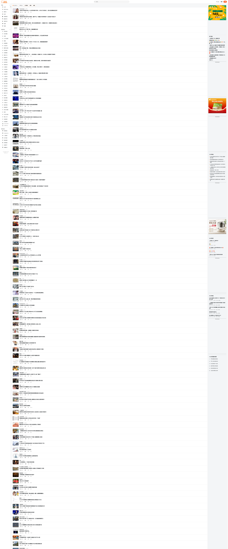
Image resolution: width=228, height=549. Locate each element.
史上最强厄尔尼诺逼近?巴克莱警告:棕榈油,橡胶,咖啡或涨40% (32, 361)
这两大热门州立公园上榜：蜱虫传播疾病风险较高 (29, 299)
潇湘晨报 (20, 379)
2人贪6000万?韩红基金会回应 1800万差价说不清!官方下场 (31, 443)
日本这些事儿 (21, 491)
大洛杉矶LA (21, 153)
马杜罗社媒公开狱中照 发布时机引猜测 (27, 85)
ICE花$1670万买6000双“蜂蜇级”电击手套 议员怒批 (30, 205)
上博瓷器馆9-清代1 (212, 58)
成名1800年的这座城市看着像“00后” (27, 242)
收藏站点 (5, 147)
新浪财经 (20, 322)
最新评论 (5, 18)
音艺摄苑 (5, 59)
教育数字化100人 (22, 448)
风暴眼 (20, 266)
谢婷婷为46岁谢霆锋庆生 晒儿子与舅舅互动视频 (29, 386)
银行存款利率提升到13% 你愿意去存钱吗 (28, 129)
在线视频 (5, 121)
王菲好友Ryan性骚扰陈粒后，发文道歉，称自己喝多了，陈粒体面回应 (34, 67)
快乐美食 (5, 50)
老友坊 (5, 95)
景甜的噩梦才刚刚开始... (24, 531)
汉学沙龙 (5, 88)
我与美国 (5, 97)
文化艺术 (5, 45)
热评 (5, 14)
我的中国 (5, 104)
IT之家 (20, 366)
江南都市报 (21, 504)
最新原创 (5, 16)
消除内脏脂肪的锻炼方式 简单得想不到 (27, 343)
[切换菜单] (11, 7)
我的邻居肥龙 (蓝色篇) (213, 50)
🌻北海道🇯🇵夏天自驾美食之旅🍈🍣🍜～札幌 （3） (217, 42)
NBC (20, 278)
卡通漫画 (5, 71)
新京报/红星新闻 (22, 548)
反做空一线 (21, 510)
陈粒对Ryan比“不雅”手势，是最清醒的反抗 (28, 29)
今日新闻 (26, 5)
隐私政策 (5, 140)
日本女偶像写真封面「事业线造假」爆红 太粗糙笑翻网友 (31, 493)
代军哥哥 (20, 96)
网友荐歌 (5, 90)
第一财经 (20, 165)
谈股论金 (5, 100)
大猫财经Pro (21, 128)
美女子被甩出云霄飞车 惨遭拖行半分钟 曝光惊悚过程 (30, 543)
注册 (225, 1)
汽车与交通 (6, 114)
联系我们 (5, 130)
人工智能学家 (21, 410)
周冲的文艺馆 (21, 529)
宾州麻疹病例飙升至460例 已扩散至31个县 (28, 274)
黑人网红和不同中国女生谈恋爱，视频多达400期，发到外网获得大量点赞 (35, 60)
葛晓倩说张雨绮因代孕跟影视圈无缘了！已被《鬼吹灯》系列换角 (33, 79)
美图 (5, 26)
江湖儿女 (5, 102)
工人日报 (20, 310)
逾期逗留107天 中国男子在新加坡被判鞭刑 (28, 104)
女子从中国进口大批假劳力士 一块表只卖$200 (29, 236)
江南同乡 (5, 67)
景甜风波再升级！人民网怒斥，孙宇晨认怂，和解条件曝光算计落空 (33, 73)
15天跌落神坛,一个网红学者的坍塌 (26, 462)
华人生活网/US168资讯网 (23, 466)
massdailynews (22, 303)
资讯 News (6, 9)
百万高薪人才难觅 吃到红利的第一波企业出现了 (29, 167)
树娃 (20, 385)
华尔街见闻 (21, 360)
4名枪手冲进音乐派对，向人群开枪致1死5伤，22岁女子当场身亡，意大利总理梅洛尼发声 (38, 10)
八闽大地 (5, 76)
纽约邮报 (20, 542)
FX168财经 (21, 121)
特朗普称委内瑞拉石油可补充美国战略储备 (28, 123)
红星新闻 (20, 316)
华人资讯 (20, 178)
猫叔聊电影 (21, 473)
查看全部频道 (6, 123)
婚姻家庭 (5, 81)
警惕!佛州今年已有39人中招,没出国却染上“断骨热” (30, 424)
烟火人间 (5, 116)
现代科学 (5, 86)
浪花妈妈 (20, 397)
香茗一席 (5, 93)
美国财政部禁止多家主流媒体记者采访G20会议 (29, 142)
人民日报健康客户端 (22, 184)
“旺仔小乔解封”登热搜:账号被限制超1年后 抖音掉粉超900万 (32, 506)
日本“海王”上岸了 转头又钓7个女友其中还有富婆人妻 (30, 110)
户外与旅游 (6, 38)
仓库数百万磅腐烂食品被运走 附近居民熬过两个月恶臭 (31, 261)
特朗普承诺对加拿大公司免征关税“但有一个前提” (29, 418)
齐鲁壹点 (20, 335)
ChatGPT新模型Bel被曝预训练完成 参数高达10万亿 (30, 499)
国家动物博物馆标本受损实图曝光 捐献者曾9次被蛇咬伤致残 (32, 336)
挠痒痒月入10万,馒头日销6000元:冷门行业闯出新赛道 (30, 311)
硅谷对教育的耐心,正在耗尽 (25, 449)
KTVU (20, 203)
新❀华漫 (5, 83)
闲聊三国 (5, 64)
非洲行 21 (211, 59)
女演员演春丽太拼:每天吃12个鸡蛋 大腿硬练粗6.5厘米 (30, 437)
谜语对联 (5, 119)
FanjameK (21, 109)
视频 (5, 23)
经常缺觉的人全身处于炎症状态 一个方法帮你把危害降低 (31, 292)
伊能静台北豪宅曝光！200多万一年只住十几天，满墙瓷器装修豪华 (33, 41)
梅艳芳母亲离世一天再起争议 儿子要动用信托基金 (30, 136)
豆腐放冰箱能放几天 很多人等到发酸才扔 (28, 211)
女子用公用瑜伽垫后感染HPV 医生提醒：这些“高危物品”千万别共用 (33, 186)
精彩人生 (5, 55)
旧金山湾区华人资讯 (22, 391)
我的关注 (5, 21)
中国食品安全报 (21, 209)
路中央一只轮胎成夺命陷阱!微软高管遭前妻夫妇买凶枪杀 (31, 393)
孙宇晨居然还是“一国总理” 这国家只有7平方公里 (29, 537)
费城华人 (20, 272)
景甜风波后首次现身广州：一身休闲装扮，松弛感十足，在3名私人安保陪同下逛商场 (37, 54)
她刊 (20, 460)
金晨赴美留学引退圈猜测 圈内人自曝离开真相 (29, 217)
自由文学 (5, 74)
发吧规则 (5, 142)
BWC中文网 (21, 146)
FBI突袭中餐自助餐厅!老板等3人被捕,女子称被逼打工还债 (31, 468)
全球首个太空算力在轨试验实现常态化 (27, 92)
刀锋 (20, 71)
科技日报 (20, 90)
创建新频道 (6, 125)
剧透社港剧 (21, 134)
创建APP (5, 145)
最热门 (5, 11)
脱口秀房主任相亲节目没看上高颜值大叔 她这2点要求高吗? (31, 399)
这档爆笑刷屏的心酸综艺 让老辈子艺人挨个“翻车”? (30, 374)
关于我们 (5, 137)
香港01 (20, 535)
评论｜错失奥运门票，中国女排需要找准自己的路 (29, 48)
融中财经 (20, 284)
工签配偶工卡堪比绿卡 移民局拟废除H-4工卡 (28, 154)
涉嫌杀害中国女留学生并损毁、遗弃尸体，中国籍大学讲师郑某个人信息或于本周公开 (37, 16)
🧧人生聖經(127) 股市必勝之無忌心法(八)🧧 (217, 52)
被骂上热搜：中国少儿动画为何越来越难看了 (28, 192)
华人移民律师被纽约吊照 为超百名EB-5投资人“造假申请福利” (32, 179)
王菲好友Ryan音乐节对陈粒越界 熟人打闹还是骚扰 (30, 98)
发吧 (20, 523)
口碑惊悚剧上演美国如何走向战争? (26, 474)
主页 (5, 7)
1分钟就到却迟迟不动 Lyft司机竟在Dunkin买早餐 (30, 255)
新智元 (20, 353)
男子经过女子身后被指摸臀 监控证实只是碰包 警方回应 (31, 380)
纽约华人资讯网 (21, 517)
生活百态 (5, 69)
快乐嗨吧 (5, 33)
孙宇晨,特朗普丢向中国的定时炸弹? (26, 512)
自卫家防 (5, 78)
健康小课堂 (21, 341)
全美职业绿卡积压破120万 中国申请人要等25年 (29, 230)
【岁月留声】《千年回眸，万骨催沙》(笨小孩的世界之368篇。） (217, 47)
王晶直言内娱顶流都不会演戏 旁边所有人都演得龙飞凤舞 (31, 349)
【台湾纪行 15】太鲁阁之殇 (214, 38)
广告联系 (5, 135)
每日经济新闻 (21, 429)
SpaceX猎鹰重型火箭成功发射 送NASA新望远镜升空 (30, 524)
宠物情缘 (5, 43)
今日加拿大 (21, 215)
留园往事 (5, 107)
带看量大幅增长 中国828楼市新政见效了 (28, 267)
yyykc (20, 34)
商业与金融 (6, 109)
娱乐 (5, 112)
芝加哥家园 (21, 172)
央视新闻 (20, 328)
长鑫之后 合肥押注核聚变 (24, 405)
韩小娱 (20, 347)
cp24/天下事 (21, 416)
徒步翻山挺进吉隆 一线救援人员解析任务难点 (29, 330)
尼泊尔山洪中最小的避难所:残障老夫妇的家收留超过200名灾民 (32, 317)
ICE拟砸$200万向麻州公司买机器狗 (26, 305)
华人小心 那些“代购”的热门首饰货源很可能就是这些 (30, 173)
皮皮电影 (20, 441)
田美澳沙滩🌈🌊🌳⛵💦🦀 (214, 40)
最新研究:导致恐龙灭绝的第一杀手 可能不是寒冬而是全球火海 (32, 368)
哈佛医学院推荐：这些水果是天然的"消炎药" (28, 223)
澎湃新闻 (20, 84)
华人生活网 (21, 159)
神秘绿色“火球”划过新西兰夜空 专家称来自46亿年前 (30, 117)
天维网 (20, 115)
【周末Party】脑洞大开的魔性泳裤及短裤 (217, 45)
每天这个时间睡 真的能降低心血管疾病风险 (28, 455)
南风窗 (20, 241)
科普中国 (20, 454)
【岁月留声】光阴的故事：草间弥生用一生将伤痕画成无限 (217, 55)
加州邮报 (20, 197)
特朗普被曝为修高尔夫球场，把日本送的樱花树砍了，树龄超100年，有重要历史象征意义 (38, 23)
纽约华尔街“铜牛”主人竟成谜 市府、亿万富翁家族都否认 (31, 518)
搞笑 (5, 40)
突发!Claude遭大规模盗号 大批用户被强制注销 (29, 355)
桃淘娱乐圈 (21, 435)
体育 (5, 36)
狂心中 (20, 52)
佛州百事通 (21, 422)
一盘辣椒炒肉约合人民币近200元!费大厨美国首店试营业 (31, 430)
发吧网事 (5, 52)
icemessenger (21, 8)
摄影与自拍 (6, 48)
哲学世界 (5, 62)
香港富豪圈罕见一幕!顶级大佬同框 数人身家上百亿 (30, 324)
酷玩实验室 (21, 404)
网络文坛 (5, 57)
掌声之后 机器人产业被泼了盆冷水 (26, 286)
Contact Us (6, 133)
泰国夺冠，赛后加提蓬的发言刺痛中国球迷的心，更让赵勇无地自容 (33, 35)
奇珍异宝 (5, 31)
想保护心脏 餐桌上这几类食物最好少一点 (28, 280)
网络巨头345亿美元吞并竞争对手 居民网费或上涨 (29, 198)
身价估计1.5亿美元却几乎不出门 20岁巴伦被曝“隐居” (30, 161)
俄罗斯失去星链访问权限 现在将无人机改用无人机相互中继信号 (32, 412)
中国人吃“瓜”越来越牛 (24, 481)
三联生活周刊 (21, 190)
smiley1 (20, 77)
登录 (221, 1)
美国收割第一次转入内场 (24, 148)
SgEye (20, 103)
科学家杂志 (21, 222)
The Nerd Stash (22, 253)
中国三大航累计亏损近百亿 (25, 248)
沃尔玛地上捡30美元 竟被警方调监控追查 (28, 487)
